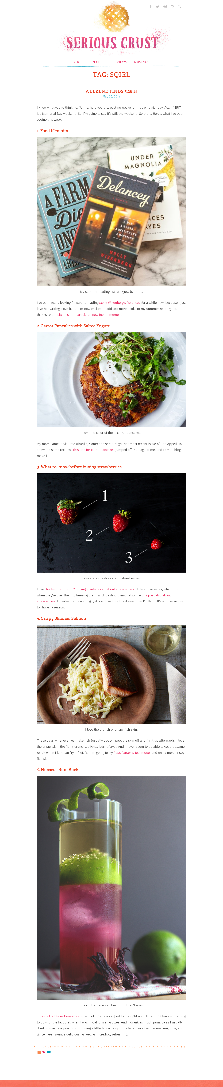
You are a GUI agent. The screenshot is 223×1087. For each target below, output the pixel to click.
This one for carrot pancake (92, 450)
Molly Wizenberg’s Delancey (119, 303)
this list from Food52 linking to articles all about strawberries (89, 589)
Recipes (99, 62)
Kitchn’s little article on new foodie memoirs (90, 315)
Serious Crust (113, 29)
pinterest (165, 6)
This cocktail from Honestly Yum (60, 1016)
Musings (141, 62)
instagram (172, 6)
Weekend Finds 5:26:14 (111, 91)
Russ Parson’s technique (132, 753)
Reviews (120, 62)
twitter (157, 6)
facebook (150, 6)
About (79, 62)
